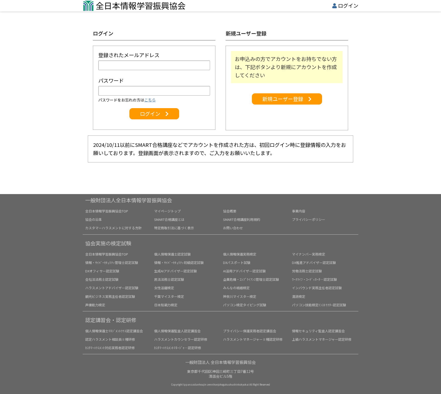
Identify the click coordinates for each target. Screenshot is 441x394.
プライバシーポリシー (308, 219)
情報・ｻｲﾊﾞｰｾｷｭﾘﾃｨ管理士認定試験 (111, 262)
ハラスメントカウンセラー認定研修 (180, 339)
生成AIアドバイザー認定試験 (175, 271)
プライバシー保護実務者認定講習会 (249, 330)
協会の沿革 (93, 219)
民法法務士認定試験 (169, 279)
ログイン (348, 5)
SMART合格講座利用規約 (241, 219)
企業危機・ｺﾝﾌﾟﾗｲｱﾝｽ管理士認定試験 (251, 279)
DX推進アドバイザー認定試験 (314, 262)
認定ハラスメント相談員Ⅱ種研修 (110, 339)
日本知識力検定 (165, 304)
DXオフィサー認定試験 (102, 271)
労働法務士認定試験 (307, 271)
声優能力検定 (95, 304)
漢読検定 (298, 296)
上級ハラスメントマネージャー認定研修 (321, 339)
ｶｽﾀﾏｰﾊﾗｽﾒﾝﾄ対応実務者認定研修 (110, 347)
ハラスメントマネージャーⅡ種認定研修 (253, 339)
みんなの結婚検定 (236, 287)
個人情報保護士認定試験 (172, 254)
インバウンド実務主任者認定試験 (317, 287)
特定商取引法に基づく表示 (174, 227)
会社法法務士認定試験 (101, 279)
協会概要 (229, 211)
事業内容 (298, 211)
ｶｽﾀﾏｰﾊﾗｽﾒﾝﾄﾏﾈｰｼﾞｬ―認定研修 (177, 347)
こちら (150, 100)
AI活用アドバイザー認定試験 (244, 271)
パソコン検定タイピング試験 (244, 304)
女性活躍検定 (164, 287)
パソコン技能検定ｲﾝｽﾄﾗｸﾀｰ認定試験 (319, 304)
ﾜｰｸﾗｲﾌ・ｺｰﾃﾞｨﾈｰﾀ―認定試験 (314, 279)
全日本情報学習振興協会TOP (106, 211)
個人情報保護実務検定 (239, 254)
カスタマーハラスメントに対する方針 (113, 227)
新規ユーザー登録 (285, 99)
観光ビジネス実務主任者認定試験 (110, 296)
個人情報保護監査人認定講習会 (177, 330)
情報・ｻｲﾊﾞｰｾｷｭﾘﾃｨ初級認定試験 (179, 262)
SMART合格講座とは (169, 219)
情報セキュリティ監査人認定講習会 (318, 330)
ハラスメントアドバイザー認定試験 (111, 287)
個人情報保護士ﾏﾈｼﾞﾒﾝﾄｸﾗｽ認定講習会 (114, 330)
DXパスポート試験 (236, 262)
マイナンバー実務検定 (308, 254)
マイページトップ (167, 211)
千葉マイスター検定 (169, 296)
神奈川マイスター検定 (239, 296)
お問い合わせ (233, 227)
